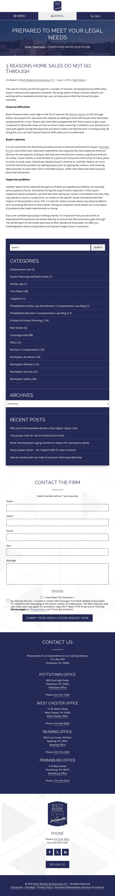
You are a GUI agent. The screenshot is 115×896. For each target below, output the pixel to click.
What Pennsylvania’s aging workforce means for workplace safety (49, 442)
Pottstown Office (58, 687)
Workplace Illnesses (22, 364)
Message (11, 560)
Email (10, 516)
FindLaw (99, 887)
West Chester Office (57, 716)
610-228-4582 (61, 839)
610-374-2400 (61, 752)
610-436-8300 (61, 723)
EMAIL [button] (59, 16)
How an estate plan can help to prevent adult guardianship (46, 457)
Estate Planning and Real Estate (29, 276)
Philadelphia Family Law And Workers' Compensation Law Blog (48, 306)
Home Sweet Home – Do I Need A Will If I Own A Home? (43, 450)
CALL (97, 16)
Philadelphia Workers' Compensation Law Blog (38, 313)
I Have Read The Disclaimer (59, 597)
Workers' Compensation (24, 349)
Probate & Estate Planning (26, 320)
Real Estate (79, 80)
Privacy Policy (38, 609)
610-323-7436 (61, 694)
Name (9, 501)
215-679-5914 (61, 780)
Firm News (16, 291)
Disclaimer (58, 590)
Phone (9, 530)
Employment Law (20, 269)
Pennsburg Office (57, 773)
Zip (9, 545)
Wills (13, 342)
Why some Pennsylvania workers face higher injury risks (44, 428)
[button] (19, 15)
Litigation (16, 298)
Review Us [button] (57, 864)
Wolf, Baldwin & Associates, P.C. (37, 80)
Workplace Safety (20, 379)
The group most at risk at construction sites (37, 435)
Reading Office (58, 744)
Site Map (30, 887)
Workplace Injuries (21, 371)
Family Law (16, 284)
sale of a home (77, 114)
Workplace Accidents (22, 357)
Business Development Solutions (73, 887)
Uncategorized (19, 335)
